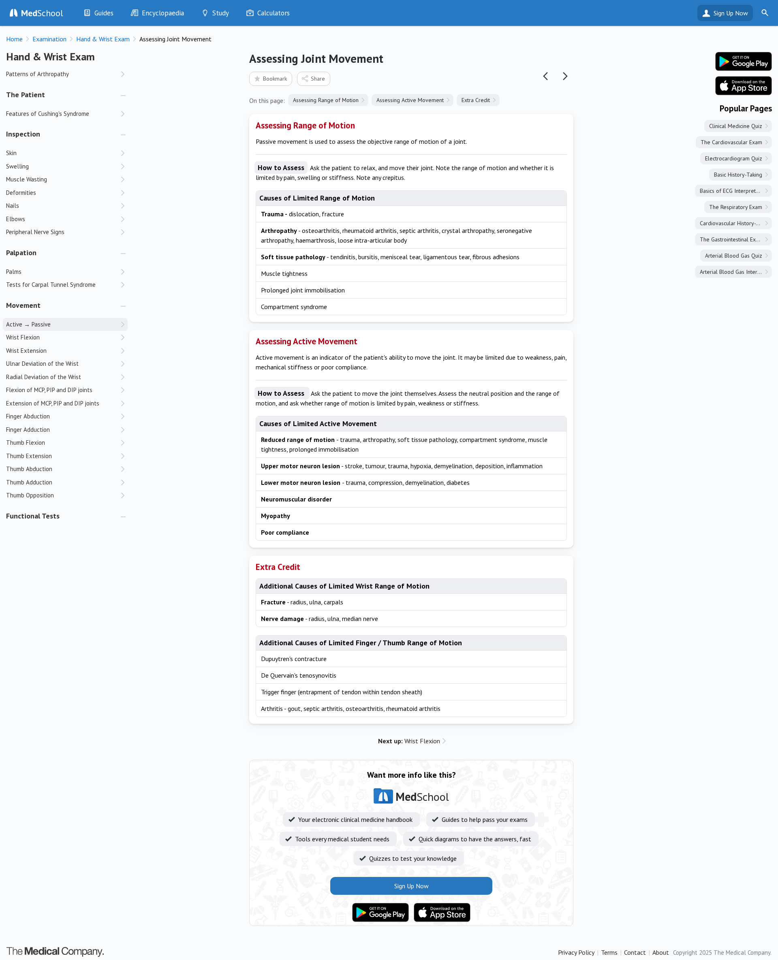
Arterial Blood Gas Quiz (733, 255)
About (660, 952)
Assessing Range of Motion (326, 100)
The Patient (25, 94)
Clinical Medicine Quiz (735, 126)
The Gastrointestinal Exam (731, 239)
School (42, 13)
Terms (609, 952)
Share (318, 78)
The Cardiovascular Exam (731, 142)
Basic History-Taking (738, 174)
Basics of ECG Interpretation (733, 190)
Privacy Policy (576, 952)
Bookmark (275, 78)
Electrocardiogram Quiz (733, 158)
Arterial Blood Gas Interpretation (736, 271)
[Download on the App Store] (442, 912)
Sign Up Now (731, 13)
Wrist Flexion (409, 741)
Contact (635, 952)
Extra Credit (476, 100)
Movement (23, 305)
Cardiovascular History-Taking (736, 223)
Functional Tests (33, 516)
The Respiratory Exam (735, 207)
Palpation (21, 252)
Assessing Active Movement (410, 100)
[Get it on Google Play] (380, 912)
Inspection (23, 134)
